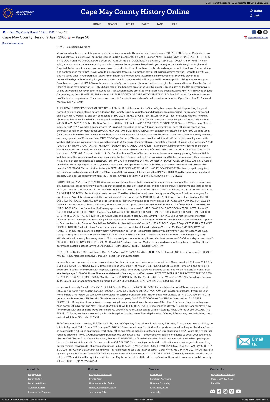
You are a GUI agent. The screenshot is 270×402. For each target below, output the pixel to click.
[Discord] (213, 391)
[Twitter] (259, 32)
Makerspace (156, 374)
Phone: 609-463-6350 (222, 378)
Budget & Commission (100, 374)
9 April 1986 (47, 32)
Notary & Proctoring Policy (102, 387)
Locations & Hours (37, 383)
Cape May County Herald (24, 32)
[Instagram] (225, 391)
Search (113, 24)
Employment (34, 374)
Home (97, 24)
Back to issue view (12, 43)
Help (174, 24)
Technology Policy (98, 392)
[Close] (238, 336)
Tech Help (155, 392)
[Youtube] (238, 391)
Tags (160, 24)
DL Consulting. (22, 399)
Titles (130, 24)
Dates (145, 24)
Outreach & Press (36, 387)
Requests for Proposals (39, 392)
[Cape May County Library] (4, 33)
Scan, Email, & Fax (159, 387)
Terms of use (262, 399)
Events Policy (95, 378)
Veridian (150, 399)
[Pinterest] (231, 391)
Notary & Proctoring (160, 383)
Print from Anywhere (160, 378)
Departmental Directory (223, 374)
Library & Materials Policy (101, 383)
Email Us (215, 383)
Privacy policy (248, 399)
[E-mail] (265, 32)
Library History (35, 378)
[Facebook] (254, 32)
